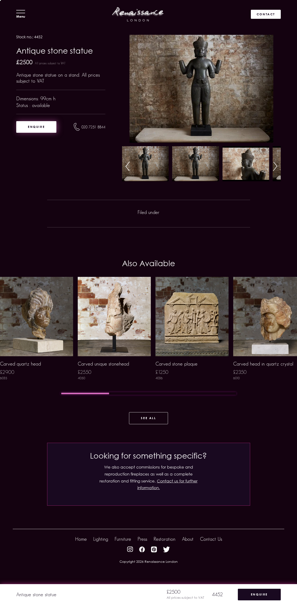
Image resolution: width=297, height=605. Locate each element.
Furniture (123, 539)
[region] (148, 336)
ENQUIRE (36, 127)
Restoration (164, 539)
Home (81, 539)
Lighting (100, 539)
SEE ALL (148, 418)
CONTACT (266, 14)
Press (142, 539)
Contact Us (211, 539)
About (188, 539)
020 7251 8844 (93, 127)
